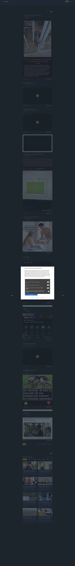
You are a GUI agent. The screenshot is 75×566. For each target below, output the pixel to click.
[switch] (48, 282)
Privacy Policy (42, 297)
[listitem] (37, 280)
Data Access (37, 297)
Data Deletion (32, 297)
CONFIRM (31, 294)
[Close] (52, 268)
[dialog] (37, 283)
